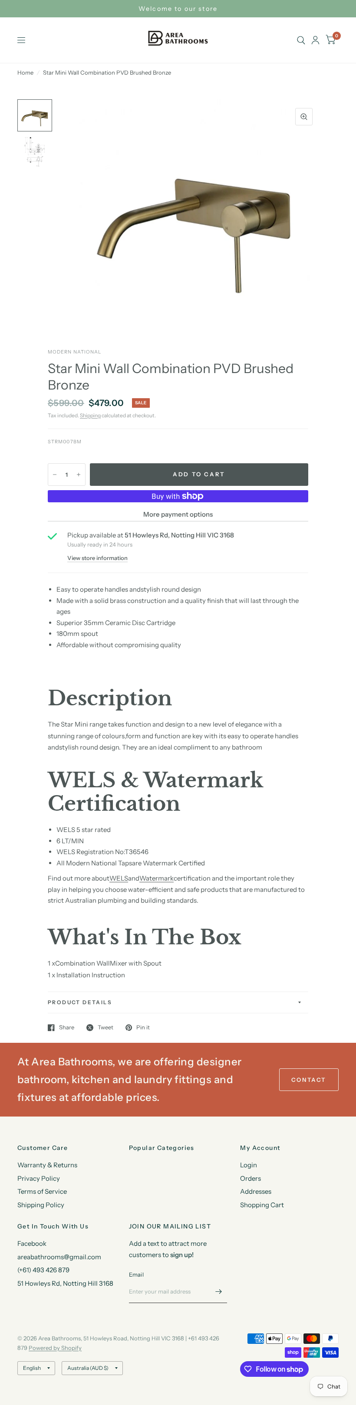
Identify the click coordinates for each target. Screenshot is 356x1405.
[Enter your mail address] (218, 1292)
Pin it (143, 1027)
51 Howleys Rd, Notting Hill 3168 (65, 1283)
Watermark (156, 878)
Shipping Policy (40, 1205)
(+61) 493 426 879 (43, 1270)
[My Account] (315, 40)
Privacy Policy (38, 1178)
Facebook (31, 1243)
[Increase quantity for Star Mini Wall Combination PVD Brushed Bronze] (78, 474)
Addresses (255, 1191)
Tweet (105, 1027)
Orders (250, 1178)
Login (248, 1165)
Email (136, 1274)
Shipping (90, 415)
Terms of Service (42, 1191)
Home (25, 72)
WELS (118, 878)
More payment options (178, 514)
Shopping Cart (262, 1205)
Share (66, 1027)
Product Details (80, 1002)
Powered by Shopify (55, 1347)
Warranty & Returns (47, 1165)
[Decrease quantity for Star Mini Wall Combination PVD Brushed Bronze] (54, 474)
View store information (97, 558)
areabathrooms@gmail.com (59, 1257)
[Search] (301, 40)
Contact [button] (308, 1079)
